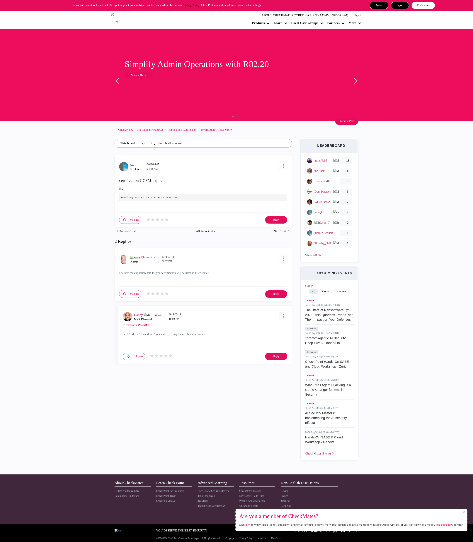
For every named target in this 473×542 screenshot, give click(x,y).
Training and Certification (182, 129)
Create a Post (347, 121)
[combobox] (220, 143)
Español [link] (285, 491)
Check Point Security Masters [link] (213, 491)
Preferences (423, 5)
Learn (278, 23)
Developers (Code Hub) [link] (251, 496)
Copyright (229, 538)
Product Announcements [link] (252, 501)
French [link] (284, 496)
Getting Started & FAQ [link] (127, 491)
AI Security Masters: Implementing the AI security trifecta (326, 417)
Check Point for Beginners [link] (170, 491)
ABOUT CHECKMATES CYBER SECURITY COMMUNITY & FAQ (305, 15)
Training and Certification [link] (211, 506)
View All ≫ (313, 255)
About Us (261, 538)
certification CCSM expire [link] (216, 129)
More (352, 23)
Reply (276, 219)
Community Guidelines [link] (127, 496)
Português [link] (286, 506)
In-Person (311, 328)
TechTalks (203, 501)
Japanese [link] (285, 501)
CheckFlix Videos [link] (165, 501)
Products (258, 23)
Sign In (358, 15)
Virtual (310, 300)
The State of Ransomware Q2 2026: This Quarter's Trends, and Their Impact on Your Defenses (329, 314)
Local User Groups (304, 23)
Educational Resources (150, 129)
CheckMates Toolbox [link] (250, 491)
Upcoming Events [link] (248, 506)
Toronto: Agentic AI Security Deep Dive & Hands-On (325, 340)
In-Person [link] (341, 291)
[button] (379, 5)
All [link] (313, 291)
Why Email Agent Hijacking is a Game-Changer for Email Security (328, 389)
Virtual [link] (325, 291)
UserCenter (276, 538)
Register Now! (140, 86)
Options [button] (287, 129)
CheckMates (125, 129)
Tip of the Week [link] (206, 496)
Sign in (243, 524)
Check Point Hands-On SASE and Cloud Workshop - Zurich (327, 364)
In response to (136, 325)
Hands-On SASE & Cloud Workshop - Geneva (324, 439)
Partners (333, 23)
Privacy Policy (191, 5)
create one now (444, 524)
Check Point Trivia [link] (166, 496)
